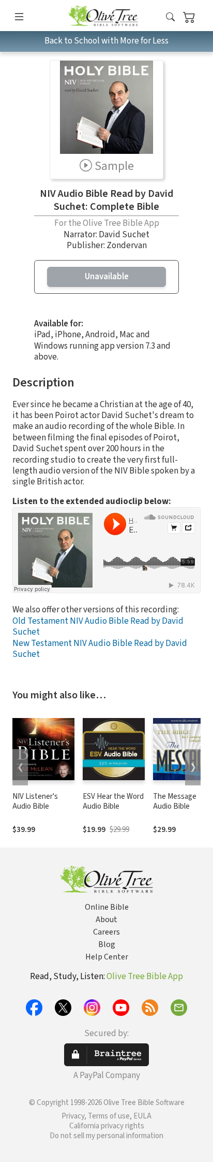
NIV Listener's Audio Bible (35, 801)
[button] (170, 17)
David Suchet (124, 234)
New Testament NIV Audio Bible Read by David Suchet (99, 649)
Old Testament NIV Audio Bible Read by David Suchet (98, 626)
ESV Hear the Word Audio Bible (113, 801)
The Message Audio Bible (174, 801)
